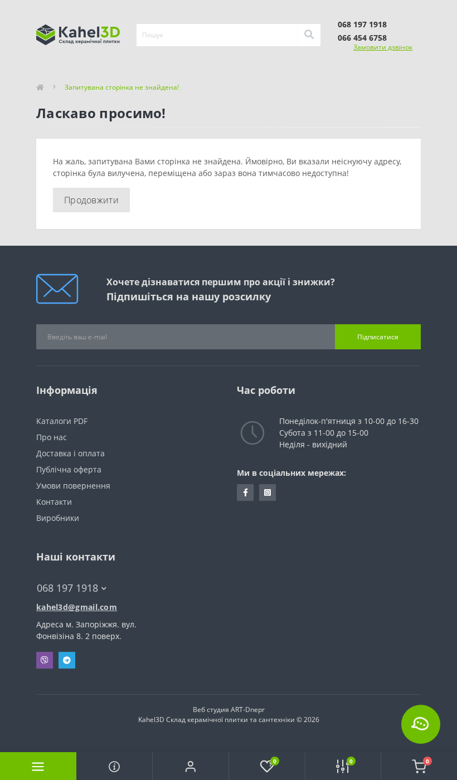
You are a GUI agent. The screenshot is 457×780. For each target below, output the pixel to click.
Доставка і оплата (70, 453)
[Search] (308, 35)
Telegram (67, 660)
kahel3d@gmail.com (76, 607)
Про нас (51, 437)
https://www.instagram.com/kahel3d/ (267, 492)
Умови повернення (73, 485)
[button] (190, 766)
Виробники (57, 518)
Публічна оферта (68, 469)
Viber (44, 660)
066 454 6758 (362, 37)
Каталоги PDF (63, 421)
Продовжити (91, 200)
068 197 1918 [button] (67, 588)
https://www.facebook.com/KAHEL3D (245, 492)
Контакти (54, 501)
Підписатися (377, 337)
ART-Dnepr (248, 709)
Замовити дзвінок (382, 47)
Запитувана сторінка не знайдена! (122, 87)
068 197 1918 (362, 24)
